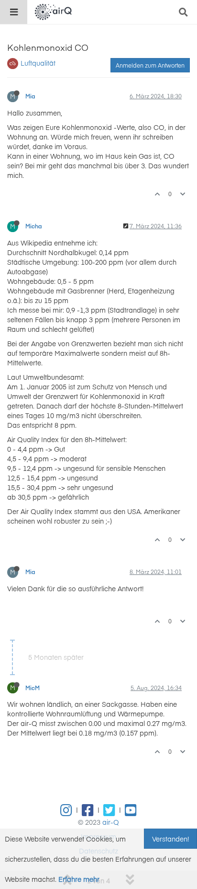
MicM (32, 687)
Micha (33, 226)
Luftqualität (38, 63)
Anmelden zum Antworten (150, 65)
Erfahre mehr (78, 879)
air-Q (110, 822)
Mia (30, 96)
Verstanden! (170, 838)
